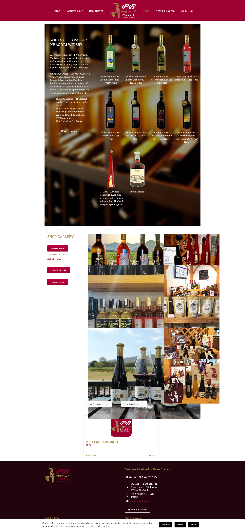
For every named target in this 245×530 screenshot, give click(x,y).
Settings (106, 526)
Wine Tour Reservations (102, 441)
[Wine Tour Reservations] (121, 426)
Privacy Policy (48, 526)
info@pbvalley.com (140, 500)
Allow (193, 524)
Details (153, 455)
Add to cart (92, 455)
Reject (180, 524)
